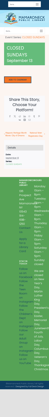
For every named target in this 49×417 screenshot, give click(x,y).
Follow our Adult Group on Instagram (24, 340)
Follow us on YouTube (24, 359)
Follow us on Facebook (24, 273)
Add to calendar (18, 80)
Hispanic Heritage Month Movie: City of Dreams (16, 134)
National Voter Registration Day (35, 134)
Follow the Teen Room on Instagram (24, 291)
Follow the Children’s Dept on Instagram (24, 316)
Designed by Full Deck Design (30, 386)
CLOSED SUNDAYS (14, 164)
